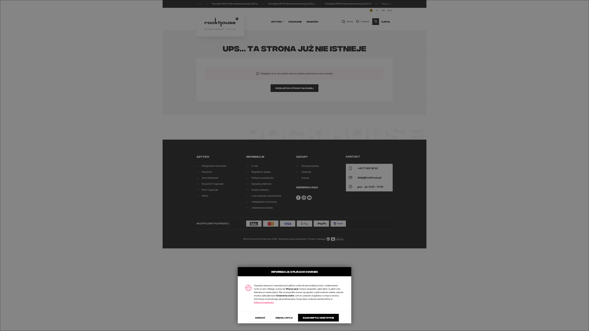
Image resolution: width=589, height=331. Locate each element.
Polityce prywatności (264, 302)
